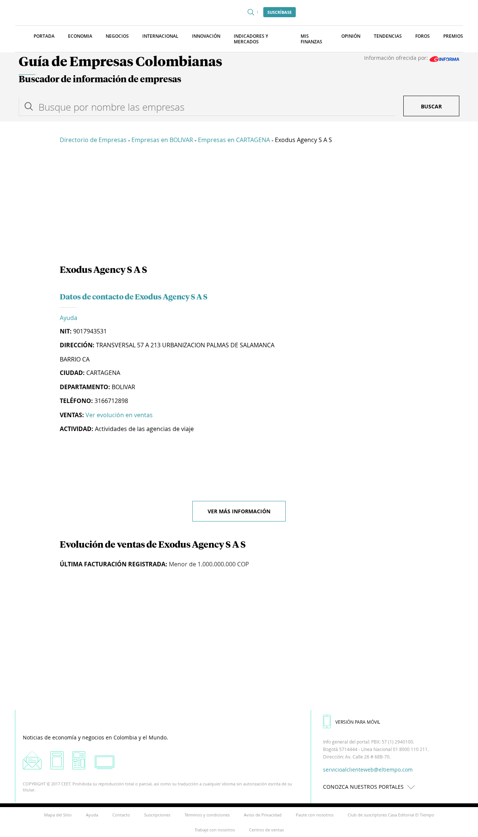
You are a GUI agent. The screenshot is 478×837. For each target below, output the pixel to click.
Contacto (121, 815)
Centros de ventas (266, 830)
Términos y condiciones (207, 815)
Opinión (350, 36)
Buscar (431, 106)
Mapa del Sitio (58, 815)
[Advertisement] (239, 205)
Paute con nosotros (314, 815)
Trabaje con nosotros (215, 830)
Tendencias (388, 36)
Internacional (160, 36)
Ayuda (68, 318)
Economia (80, 36)
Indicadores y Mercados (251, 39)
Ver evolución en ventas (119, 415)
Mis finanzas (311, 39)
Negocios (117, 36)
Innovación (206, 36)
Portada (44, 36)
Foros (422, 36)
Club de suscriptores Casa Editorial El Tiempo (391, 815)
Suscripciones (157, 815)
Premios (453, 36)
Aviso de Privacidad (263, 815)
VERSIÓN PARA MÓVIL (357, 722)
